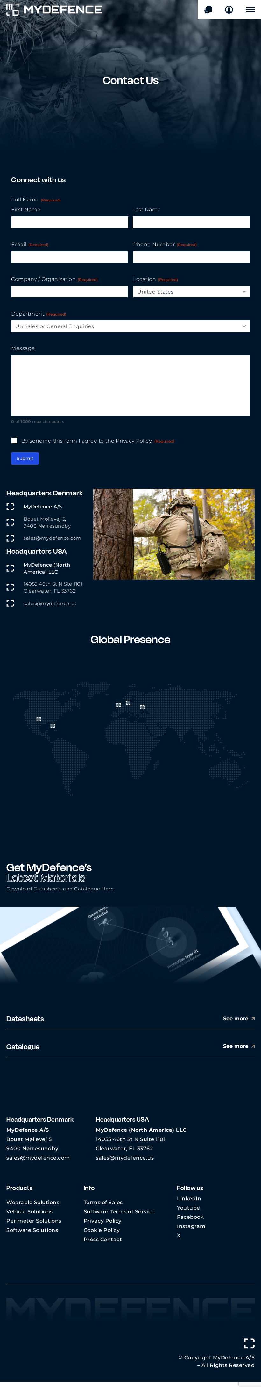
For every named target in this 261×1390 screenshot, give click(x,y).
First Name (25, 210)
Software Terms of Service (119, 1212)
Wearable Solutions (32, 1202)
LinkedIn (189, 1199)
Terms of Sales (103, 1202)
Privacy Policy (103, 1221)
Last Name (146, 210)
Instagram (191, 1226)
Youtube (188, 1208)
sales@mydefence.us (50, 603)
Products (19, 1188)
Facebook (190, 1217)
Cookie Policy (102, 1230)
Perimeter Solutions (33, 1221)
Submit (25, 458)
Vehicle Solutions (29, 1212)
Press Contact (103, 1239)
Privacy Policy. (134, 441)
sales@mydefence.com (52, 538)
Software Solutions (32, 1230)
